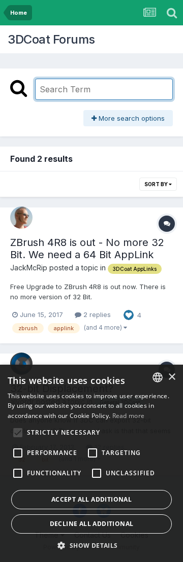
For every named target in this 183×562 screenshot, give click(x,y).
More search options (131, 118)
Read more (128, 415)
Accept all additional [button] (91, 499)
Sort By (156, 184)
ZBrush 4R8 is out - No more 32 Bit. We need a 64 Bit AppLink (87, 248)
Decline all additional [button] (92, 523)
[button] (91, 545)
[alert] (91, 463)
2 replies (96, 314)
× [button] (171, 377)
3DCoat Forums (51, 39)
